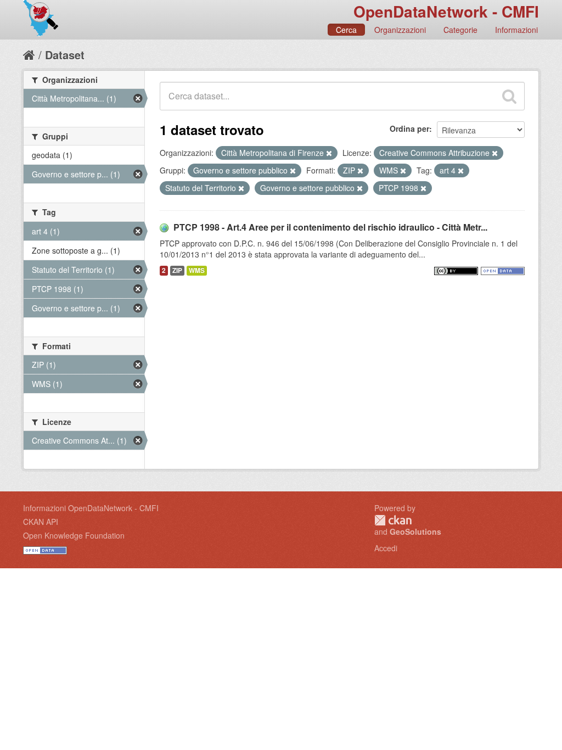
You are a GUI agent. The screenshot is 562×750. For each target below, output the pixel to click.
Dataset (65, 55)
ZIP (177, 270)
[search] (509, 96)
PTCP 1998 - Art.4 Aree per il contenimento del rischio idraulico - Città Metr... (330, 227)
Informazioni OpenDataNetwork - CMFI (91, 507)
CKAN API (40, 521)
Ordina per (409, 128)
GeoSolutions (415, 531)
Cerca (346, 29)
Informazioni (516, 29)
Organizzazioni (400, 29)
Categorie (460, 29)
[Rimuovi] (329, 153)
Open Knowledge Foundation (74, 535)
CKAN (393, 520)
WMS (197, 270)
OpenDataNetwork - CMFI (446, 11)
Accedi (385, 547)
